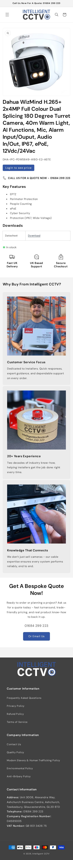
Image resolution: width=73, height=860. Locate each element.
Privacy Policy (15, 706)
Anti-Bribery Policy (19, 776)
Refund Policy (15, 714)
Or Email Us (36, 636)
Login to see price (18, 168)
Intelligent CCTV (41, 853)
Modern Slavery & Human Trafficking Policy (33, 760)
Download (34, 235)
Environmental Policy (20, 768)
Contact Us (14, 744)
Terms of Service (17, 722)
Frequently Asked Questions (24, 698)
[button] (7, 15)
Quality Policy (15, 752)
